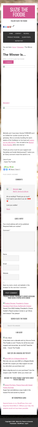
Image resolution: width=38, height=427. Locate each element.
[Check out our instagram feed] (10, 27)
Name (5, 254)
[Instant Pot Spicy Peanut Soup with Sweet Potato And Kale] (19, 387)
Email (5, 264)
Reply (8, 209)
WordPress (20, 423)
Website (5, 273)
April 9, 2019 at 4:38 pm (20, 191)
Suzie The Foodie (19, 12)
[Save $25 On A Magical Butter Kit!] (15, 358)
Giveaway (15, 174)
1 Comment (8, 62)
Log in (26, 423)
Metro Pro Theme (21, 421)
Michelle (15, 189)
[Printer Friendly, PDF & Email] (8, 167)
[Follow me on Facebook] (4, 27)
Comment (6, 230)
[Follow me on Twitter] (6, 27)
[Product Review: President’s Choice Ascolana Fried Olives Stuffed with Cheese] (19, 306)
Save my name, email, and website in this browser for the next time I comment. (16, 286)
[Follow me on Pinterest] (8, 27)
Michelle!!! (6, 103)
